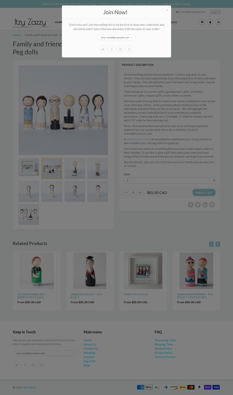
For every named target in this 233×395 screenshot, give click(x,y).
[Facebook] (111, 49)
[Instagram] (129, 49)
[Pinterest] (120, 49)
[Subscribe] (131, 38)
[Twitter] (103, 49)
